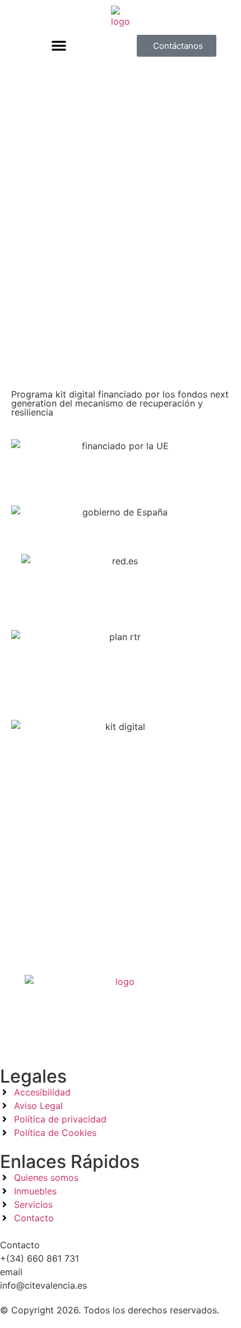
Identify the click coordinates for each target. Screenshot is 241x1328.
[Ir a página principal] (120, 17)
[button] (59, 45)
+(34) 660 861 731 (39, 1258)
